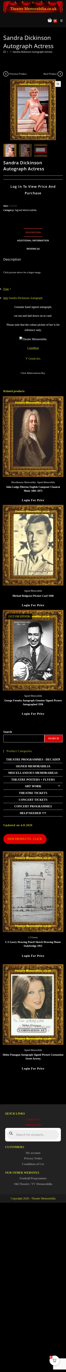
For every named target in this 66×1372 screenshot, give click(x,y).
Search (7, 731)
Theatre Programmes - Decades (33, 759)
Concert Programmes (33, 806)
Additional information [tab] (33, 240)
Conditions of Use (33, 1164)
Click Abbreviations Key (33, 373)
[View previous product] (5, 73)
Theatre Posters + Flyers (33, 779)
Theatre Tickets (33, 793)
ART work (33, 786)
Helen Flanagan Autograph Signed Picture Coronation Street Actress (33, 1056)
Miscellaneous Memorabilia (23, 482)
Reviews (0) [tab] (33, 248)
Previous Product (18, 73)
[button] (58, 84)
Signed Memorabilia (25, 210)
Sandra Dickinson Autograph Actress (32, 51)
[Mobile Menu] (60, 20)
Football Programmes (33, 1178)
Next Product (50, 73)
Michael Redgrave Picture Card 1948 (33, 596)
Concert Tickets (33, 799)
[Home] (4, 51)
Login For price (33, 500)
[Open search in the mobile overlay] (33, 1134)
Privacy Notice (33, 1158)
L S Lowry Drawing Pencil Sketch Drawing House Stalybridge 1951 (33, 944)
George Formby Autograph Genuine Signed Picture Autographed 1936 (33, 702)
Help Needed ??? (33, 813)
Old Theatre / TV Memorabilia (33, 1184)
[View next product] (60, 73)
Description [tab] (33, 232)
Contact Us (33, 1119)
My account (33, 1152)
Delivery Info (33, 1124)
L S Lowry (33, 937)
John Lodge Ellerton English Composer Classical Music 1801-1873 (33, 489)
